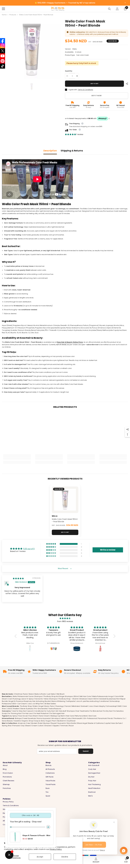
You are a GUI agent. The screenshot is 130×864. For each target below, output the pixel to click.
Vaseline (17, 721)
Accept (40, 856)
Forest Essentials (29, 718)
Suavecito (62, 723)
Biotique (18, 718)
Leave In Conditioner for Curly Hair (40, 711)
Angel (41, 706)
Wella (74, 49)
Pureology (60, 706)
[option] (31, 48)
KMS (119, 706)
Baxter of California (96, 723)
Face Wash (33, 716)
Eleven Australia (27, 709)
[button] (70, 134)
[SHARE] (126, 84)
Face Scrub (22, 716)
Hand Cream (44, 716)
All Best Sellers (50, 704)
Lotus (69, 718)
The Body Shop (26, 706)
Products (12, 15)
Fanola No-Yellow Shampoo (46, 699)
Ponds (110, 718)
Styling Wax (6, 726)
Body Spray (12, 716)
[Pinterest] (2, 61)
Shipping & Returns (72, 150)
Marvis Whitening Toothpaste (63, 701)
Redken (16, 709)
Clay (23, 726)
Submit (86, 751)
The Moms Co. (119, 718)
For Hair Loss (27, 713)
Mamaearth (77, 718)
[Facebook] (2, 40)
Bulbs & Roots (40, 694)
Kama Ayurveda (43, 718)
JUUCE (9, 709)
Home (4, 15)
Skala (31, 694)
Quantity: (68, 71)
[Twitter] (2, 50)
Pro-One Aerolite (40, 709)
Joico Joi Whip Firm (36, 704)
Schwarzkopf (111, 706)
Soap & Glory (39, 721)
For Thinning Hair (14, 713)
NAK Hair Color (85, 696)
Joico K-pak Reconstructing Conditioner (92, 701)
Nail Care (70, 716)
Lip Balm (61, 716)
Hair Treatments (82, 711)
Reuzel (53, 723)
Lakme (63, 718)
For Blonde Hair (96, 711)
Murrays (46, 723)
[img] (18, 578)
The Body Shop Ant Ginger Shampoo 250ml (61, 696)
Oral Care (92, 716)
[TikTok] (2, 66)
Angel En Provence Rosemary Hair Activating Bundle (29, 701)
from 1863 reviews (65, 621)
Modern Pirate (36, 723)
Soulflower (71, 721)
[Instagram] (2, 45)
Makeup (54, 716)
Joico (91, 706)
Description (50, 150)
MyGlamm (61, 721)
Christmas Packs (21, 694)
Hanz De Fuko (116, 723)
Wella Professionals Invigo (102, 696)
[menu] (3, 8)
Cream (34, 726)
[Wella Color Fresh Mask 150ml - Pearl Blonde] (65, 499)
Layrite (107, 723)
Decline (64, 856)
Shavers (48, 726)
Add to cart (95, 83)
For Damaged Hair (57, 713)
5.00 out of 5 (29, 548)
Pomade (16, 726)
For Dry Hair (107, 711)
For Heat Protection (41, 713)
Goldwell (84, 706)
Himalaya (56, 718)
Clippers (55, 726)
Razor (71, 726)
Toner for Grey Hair (18, 711)
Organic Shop (27, 721)
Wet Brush (60, 694)
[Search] (109, 8)
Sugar (48, 721)
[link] (17, 459)
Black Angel (82, 723)
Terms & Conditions (85, 90)
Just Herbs (51, 694)
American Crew (24, 723)
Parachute (102, 718)
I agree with (72, 90)
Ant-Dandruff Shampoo (65, 711)
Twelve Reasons (54, 709)
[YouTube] (2, 55)
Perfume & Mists (81, 716)
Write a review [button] (107, 549)
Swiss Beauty (7, 721)
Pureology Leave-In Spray (23, 699)
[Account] (117, 8)
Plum (54, 721)
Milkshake (75, 706)
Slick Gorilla (71, 723)
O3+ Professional (90, 718)
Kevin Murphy (100, 706)
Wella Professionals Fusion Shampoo (27, 696)
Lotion (41, 726)
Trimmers (64, 726)
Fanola (67, 706)
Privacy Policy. (56, 849)
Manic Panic (49, 706)
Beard (28, 726)
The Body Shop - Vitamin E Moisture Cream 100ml (78, 699)
